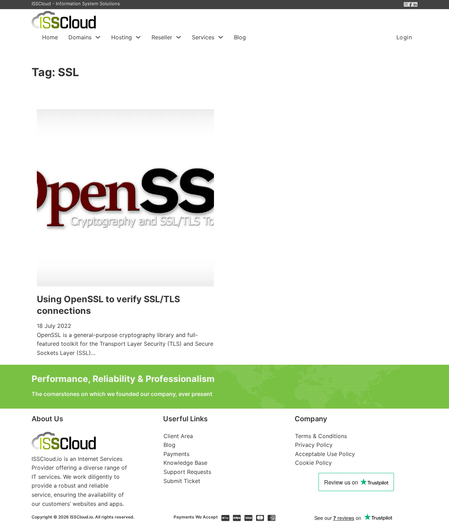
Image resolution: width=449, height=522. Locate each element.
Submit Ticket (181, 480)
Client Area (178, 436)
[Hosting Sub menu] (138, 37)
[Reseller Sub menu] (178, 37)
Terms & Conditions (321, 436)
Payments (176, 453)
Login (404, 37)
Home (50, 37)
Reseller (162, 37)
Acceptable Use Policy (325, 453)
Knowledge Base (185, 462)
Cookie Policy (313, 462)
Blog (240, 37)
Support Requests (187, 471)
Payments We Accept (196, 517)
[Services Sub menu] (220, 37)
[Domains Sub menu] (98, 37)
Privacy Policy (314, 444)
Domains (80, 37)
